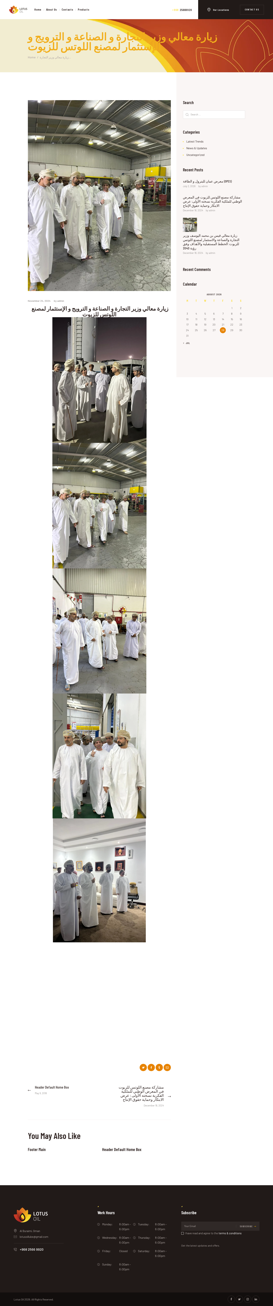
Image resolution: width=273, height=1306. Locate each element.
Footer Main (37, 1149)
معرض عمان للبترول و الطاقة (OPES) (207, 181)
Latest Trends (195, 141)
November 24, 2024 (39, 300)
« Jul (187, 343)
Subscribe (246, 1226)
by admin (59, 300)
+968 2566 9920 (31, 1249)
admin (204, 186)
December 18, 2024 (193, 210)
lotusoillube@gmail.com (34, 1237)
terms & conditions (230, 1233)
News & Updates (196, 148)
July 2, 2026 (189, 186)
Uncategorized (195, 154)
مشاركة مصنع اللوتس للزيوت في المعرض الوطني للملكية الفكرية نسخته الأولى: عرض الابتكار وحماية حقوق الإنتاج (212, 201)
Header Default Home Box (122, 1149)
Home (32, 57)
